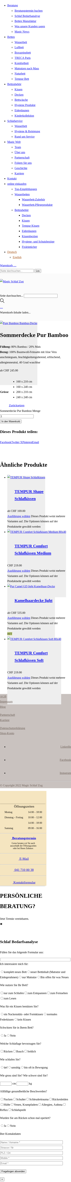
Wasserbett (21, 42)
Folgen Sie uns (23, 162)
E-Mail (24, 859)
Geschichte (21, 168)
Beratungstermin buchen (29, 10)
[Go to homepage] (12, 281)
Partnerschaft (22, 157)
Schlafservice (15, 120)
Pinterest (27, 442)
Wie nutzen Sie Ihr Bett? (14, 985)
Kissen (18, 89)
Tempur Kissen (30, 225)
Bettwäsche (21, 99)
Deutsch (12, 251)
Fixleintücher (29, 246)
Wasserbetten (22, 194)
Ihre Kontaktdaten (10, 1133)
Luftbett (19, 47)
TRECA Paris (23, 57)
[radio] (24, 381)
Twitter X (16, 442)
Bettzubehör (14, 84)
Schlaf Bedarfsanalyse (27, 15)
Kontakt (12, 178)
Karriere (19, 173)
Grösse (4, 391)
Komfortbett (22, 63)
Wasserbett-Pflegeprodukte (37, 204)
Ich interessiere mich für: (14, 964)
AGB (3, 696)
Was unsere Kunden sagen (30, 26)
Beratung (12, 5)
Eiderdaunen (22, 110)
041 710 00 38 (24, 870)
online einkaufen (16, 183)
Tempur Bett (22, 78)
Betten (11, 36)
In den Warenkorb (10, 421)
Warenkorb (8, 265)
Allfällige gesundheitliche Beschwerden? (23, 1091)
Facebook (5, 442)
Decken (19, 94)
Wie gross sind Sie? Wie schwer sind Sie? (24, 1075)
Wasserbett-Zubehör (33, 199)
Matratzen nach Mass (27, 68)
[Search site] (2, 301)
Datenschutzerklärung (12, 728)
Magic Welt (14, 141)
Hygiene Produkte (25, 105)
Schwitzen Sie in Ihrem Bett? (16, 1027)
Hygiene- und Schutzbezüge (38, 241)
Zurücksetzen (16, 405)
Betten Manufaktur (25, 21)
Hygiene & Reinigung (27, 131)
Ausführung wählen (18, 516)
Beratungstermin (23, 838)
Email (35, 442)
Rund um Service (25, 136)
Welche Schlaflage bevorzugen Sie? (20, 1043)
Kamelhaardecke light (33, 600)
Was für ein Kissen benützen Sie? (19, 1006)
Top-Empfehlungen (26, 189)
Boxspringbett (23, 52)
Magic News (22, 31)
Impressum (6, 701)
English (17, 257)
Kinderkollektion (24, 115)
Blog (3, 706)
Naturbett (20, 73)
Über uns (20, 152)
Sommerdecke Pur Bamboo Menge (20, 410)
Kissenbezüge (30, 236)
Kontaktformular (24, 882)
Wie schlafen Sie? (10, 1059)
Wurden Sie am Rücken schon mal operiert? (25, 1117)
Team (18, 147)
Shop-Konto (7, 733)
